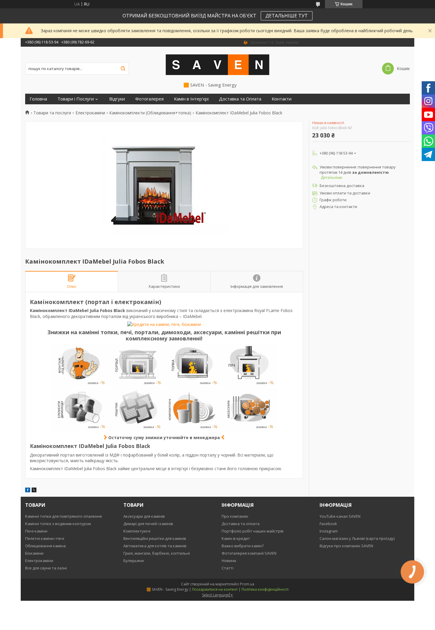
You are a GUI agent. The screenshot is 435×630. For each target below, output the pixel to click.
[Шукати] (123, 68)
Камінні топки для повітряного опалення (63, 516)
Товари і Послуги (75, 99)
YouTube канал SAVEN (340, 516)
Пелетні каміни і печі (44, 538)
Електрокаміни (90, 113)
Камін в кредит (236, 538)
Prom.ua (247, 584)
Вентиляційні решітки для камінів (154, 538)
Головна (38, 99)
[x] (34, 490)
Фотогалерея (149, 99)
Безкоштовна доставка (342, 185)
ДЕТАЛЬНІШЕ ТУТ (286, 15)
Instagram (329, 531)
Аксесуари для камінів (144, 516)
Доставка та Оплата (240, 99)
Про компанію (235, 516)
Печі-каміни (36, 531)
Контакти (281, 99)
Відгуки (117, 99)
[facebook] (27, 490)
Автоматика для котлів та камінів (154, 545)
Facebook (328, 523)
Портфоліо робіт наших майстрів (252, 531)
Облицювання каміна (45, 545)
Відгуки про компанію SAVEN (346, 545)
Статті (227, 568)
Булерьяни (133, 560)
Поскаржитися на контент (215, 589)
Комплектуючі (136, 531)
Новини (229, 560)
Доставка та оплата (241, 523)
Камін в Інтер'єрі (191, 99)
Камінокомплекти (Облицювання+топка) (150, 113)
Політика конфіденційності (265, 589)
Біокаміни (34, 553)
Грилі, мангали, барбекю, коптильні (156, 553)
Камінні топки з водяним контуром (58, 523)
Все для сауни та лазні (46, 568)
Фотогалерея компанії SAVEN (249, 553)
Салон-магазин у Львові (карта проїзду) (357, 538)
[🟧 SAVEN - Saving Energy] (217, 64)
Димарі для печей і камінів (148, 523)
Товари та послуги (52, 113)
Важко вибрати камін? (243, 545)
